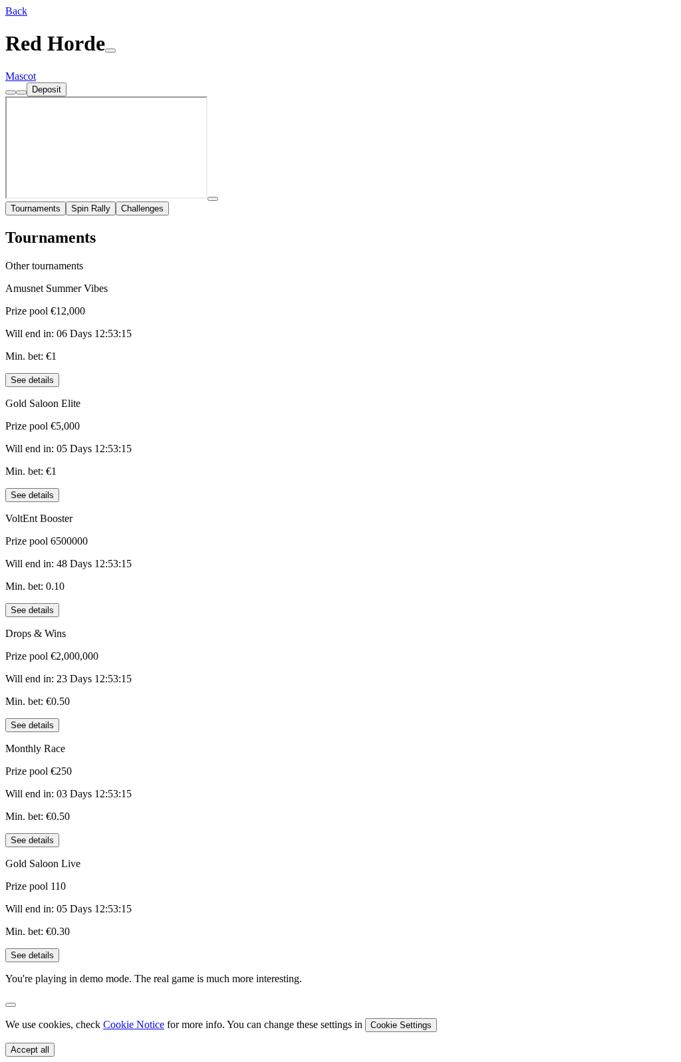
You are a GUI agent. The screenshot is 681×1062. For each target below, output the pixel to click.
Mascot (20, 76)
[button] (16, 11)
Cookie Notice (133, 1024)
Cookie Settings (401, 1025)
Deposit (46, 89)
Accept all (30, 1050)
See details (32, 380)
